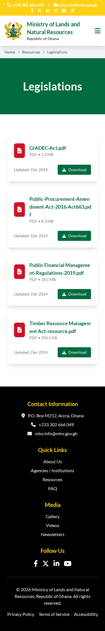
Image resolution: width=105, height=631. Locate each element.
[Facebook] (32, 10)
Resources (31, 52)
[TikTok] (72, 10)
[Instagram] (55, 10)
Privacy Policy (20, 614)
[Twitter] (40, 10)
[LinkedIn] (48, 10)
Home (9, 52)
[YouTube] (64, 10)
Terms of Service (54, 614)
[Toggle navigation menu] (98, 30)
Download (77, 169)
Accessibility (86, 614)
